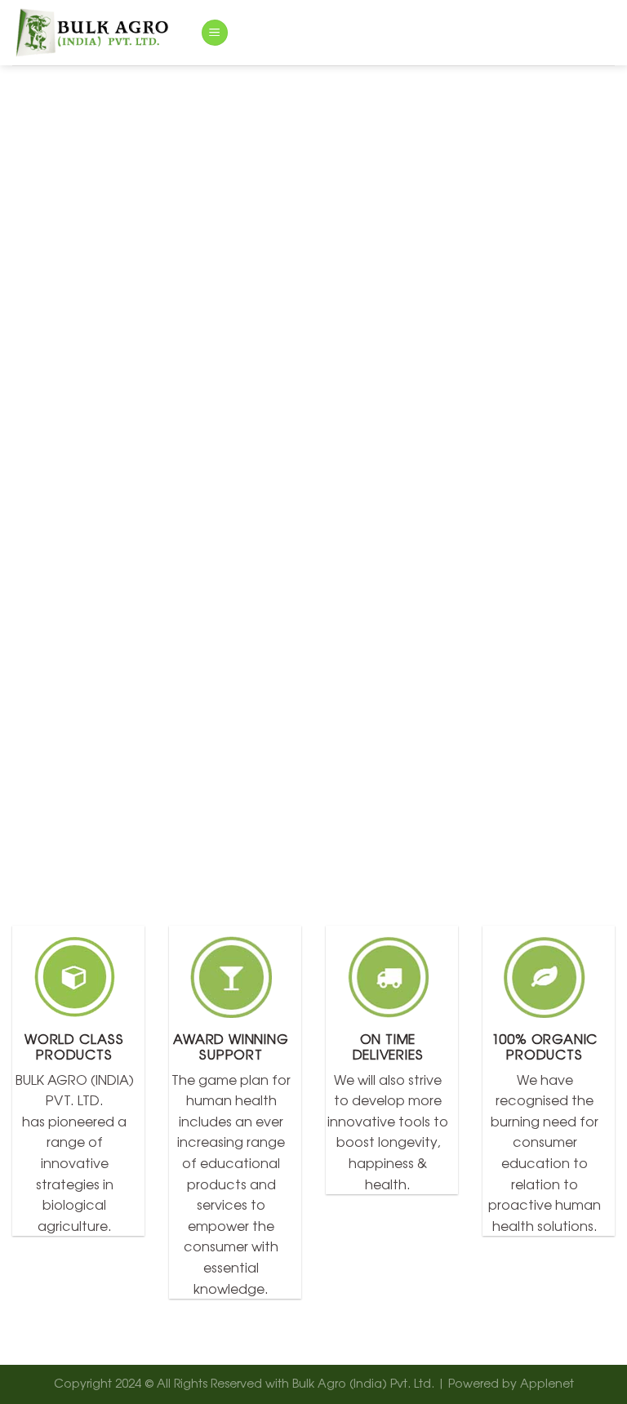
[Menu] (215, 33)
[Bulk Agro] (94, 32)
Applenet (547, 1382)
